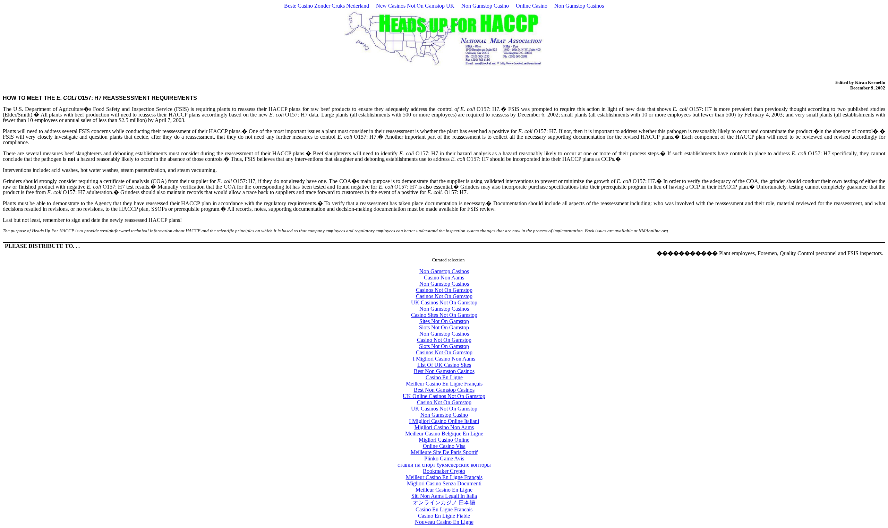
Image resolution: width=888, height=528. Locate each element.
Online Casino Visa (444, 446)
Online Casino (531, 6)
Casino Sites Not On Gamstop (444, 315)
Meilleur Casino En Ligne (444, 490)
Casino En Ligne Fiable (444, 516)
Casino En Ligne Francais (444, 509)
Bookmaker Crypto (444, 471)
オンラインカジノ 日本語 (444, 502)
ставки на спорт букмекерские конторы (444, 465)
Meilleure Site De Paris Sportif (444, 452)
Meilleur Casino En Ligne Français (444, 384)
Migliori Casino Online (444, 440)
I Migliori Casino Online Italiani (444, 421)
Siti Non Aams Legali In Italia (444, 496)
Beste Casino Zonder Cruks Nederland (326, 6)
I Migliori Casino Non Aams (444, 359)
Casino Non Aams (444, 277)
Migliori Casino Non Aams (444, 427)
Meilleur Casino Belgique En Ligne (444, 433)
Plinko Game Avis (444, 458)
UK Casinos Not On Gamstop (444, 302)
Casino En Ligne (444, 377)
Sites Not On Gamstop (444, 321)
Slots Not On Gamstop (444, 327)
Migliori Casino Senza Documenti (444, 483)
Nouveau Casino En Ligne (444, 522)
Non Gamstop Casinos (579, 6)
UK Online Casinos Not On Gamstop (444, 396)
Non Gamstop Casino (485, 6)
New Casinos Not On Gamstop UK (415, 6)
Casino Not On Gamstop (444, 340)
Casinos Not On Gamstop (444, 290)
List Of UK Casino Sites (444, 365)
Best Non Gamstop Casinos (444, 371)
